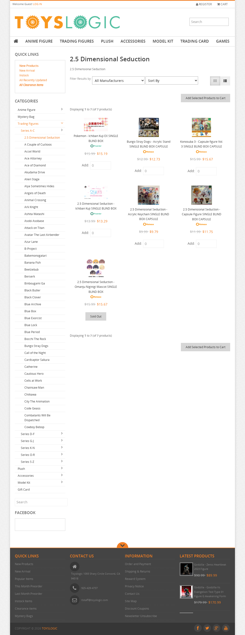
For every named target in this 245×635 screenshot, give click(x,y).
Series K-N (28, 448)
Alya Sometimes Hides (39, 186)
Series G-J (27, 441)
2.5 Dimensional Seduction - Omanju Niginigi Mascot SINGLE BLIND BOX (96, 287)
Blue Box (30, 311)
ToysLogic (49, 628)
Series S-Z (27, 462)
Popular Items (24, 579)
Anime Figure (39, 41)
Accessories (133, 41)
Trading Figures (77, 41)
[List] (225, 80)
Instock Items (23, 601)
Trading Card (194, 41)
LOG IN (37, 4)
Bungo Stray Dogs (36, 346)
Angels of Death (35, 193)
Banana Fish (32, 263)
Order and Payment (138, 564)
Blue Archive (32, 304)
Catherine (31, 367)
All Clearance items (31, 85)
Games (222, 41)
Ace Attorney (33, 158)
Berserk (29, 276)
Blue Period (32, 332)
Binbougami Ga (34, 283)
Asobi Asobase (34, 221)
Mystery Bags (24, 616)
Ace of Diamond (35, 165)
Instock (24, 75)
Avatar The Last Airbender (41, 235)
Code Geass (32, 408)
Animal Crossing (35, 200)
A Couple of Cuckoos (38, 144)
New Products (29, 66)
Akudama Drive (34, 172)
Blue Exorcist (33, 318)
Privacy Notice (134, 586)
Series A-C (28, 131)
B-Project (30, 249)
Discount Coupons (137, 609)
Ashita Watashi (34, 214)
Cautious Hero (34, 374)
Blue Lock (30, 325)
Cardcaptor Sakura (37, 360)
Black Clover (32, 297)
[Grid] (215, 80)
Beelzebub (31, 269)
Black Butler (32, 290)
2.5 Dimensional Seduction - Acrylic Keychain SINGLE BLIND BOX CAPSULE (148, 214)
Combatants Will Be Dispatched (37, 417)
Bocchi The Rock (35, 339)
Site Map (131, 601)
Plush (107, 41)
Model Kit (163, 41)
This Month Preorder (28, 586)
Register (205, 4)
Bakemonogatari (35, 256)
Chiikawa (30, 394)
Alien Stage (31, 179)
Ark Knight (31, 207)
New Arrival (27, 70)
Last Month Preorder (28, 594)
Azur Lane (31, 242)
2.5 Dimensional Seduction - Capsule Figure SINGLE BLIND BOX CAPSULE (201, 214)
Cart (224, 4)
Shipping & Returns (137, 571)
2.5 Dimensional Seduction (42, 138)
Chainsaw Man (34, 388)
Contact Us (132, 594)
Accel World (32, 151)
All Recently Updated (33, 80)
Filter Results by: (81, 79)
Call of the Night (35, 353)
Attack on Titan (34, 228)
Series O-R (28, 455)
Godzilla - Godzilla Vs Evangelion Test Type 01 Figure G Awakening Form (210, 591)
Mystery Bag (26, 117)
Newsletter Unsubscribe (141, 616)
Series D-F (27, 434)
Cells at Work (33, 381)
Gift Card (24, 490)
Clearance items (26, 609)
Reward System (135, 579)
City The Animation (37, 401)
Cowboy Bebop (34, 427)
